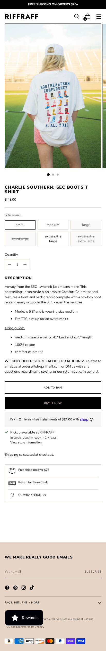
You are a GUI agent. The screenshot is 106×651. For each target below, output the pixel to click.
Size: (13, 215)
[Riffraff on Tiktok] (32, 588)
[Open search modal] (76, 16)
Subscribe (92, 572)
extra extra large (53, 239)
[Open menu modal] (98, 16)
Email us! (40, 495)
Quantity (11, 254)
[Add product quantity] (9, 264)
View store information (26, 442)
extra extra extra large (86, 239)
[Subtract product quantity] (25, 264)
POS (7, 627)
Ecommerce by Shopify (30, 627)
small (20, 224)
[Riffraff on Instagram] (24, 588)
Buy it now (53, 403)
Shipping (11, 454)
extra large (20, 238)
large (86, 224)
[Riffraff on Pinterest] (16, 588)
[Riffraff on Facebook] (8, 588)
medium (53, 224)
